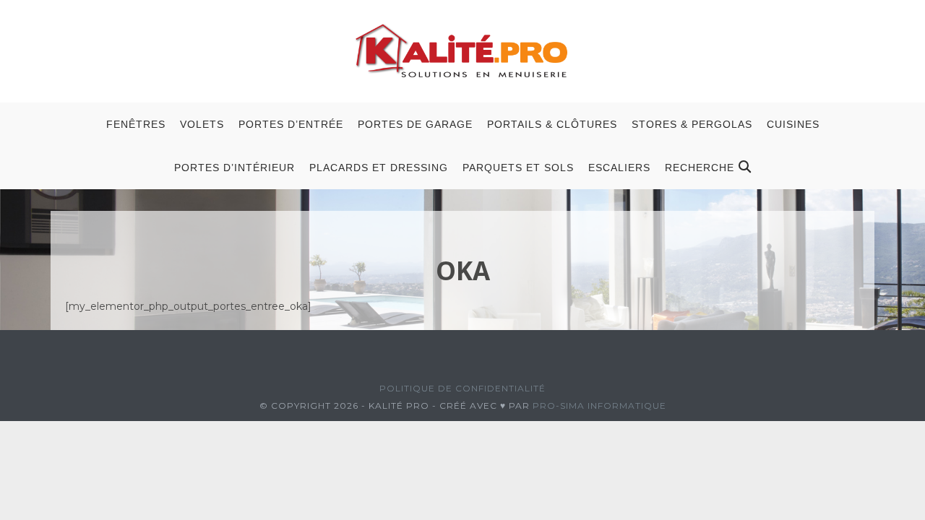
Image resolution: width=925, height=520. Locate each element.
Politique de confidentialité (462, 388)
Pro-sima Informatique (599, 405)
